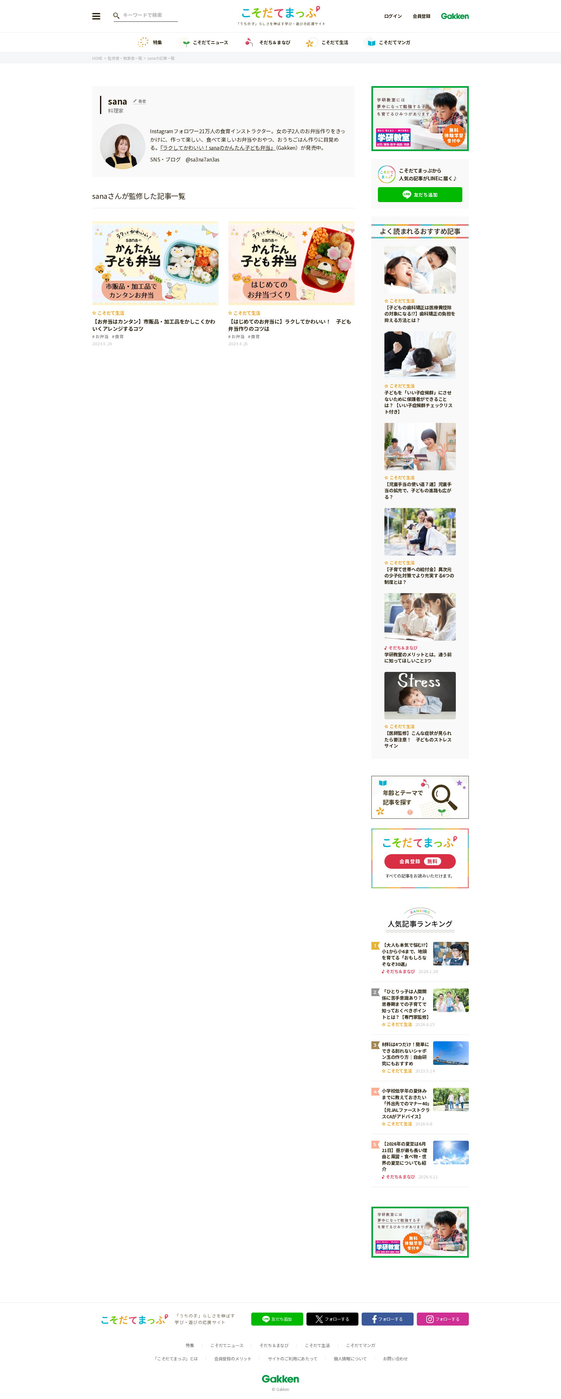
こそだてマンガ (394, 42)
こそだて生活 (334, 42)
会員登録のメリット (233, 1358)
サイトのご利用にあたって (293, 1358)
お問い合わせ (395, 1358)
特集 (157, 42)
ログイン (393, 16)
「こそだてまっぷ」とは (175, 1358)
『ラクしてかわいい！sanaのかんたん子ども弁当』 (218, 147)
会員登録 (421, 16)
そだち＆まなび (275, 42)
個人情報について (350, 1358)
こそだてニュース (210, 42)
